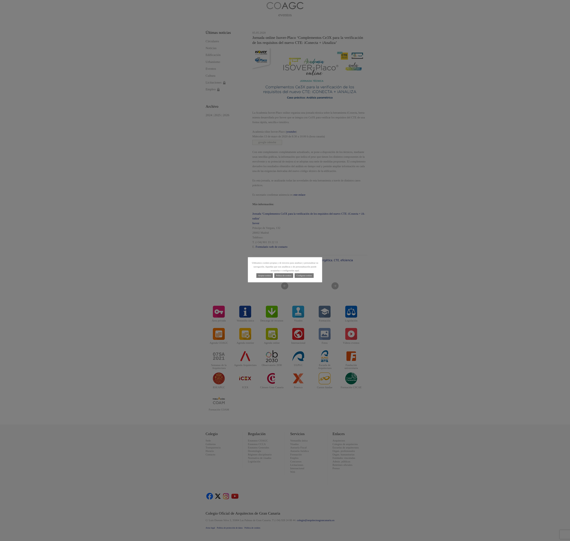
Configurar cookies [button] (304, 275)
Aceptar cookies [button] (264, 275)
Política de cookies (283, 275)
